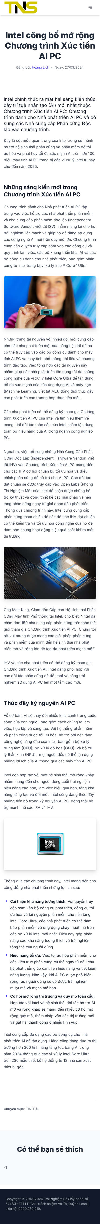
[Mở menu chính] (90, 7)
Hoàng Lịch (40, 67)
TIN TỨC (32, 1109)
